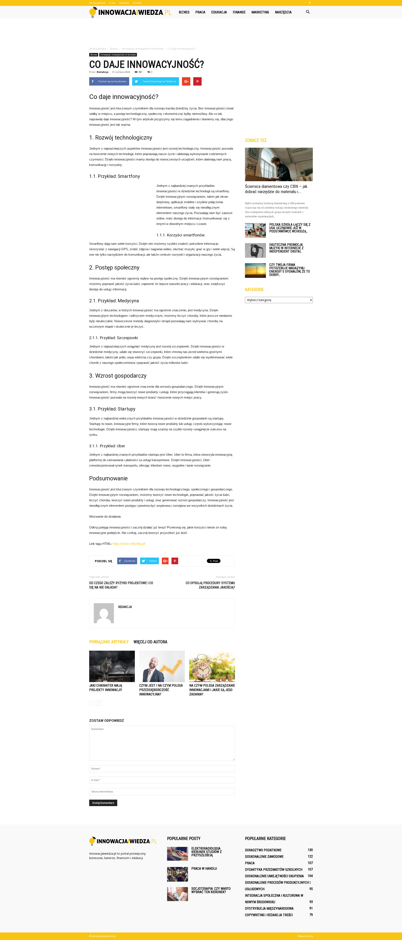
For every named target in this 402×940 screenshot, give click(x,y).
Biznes (184, 12)
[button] (308, 12)
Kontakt (137, 2)
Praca (200, 12)
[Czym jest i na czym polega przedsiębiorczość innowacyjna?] (162, 666)
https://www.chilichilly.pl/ (129, 543)
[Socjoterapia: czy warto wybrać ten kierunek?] (177, 894)
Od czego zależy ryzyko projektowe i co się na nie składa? (121, 585)
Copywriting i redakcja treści (269, 915)
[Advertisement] (201, 32)
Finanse (239, 12)
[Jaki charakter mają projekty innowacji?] (112, 666)
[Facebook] (310, 3)
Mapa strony (305, 936)
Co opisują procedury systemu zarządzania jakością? (210, 585)
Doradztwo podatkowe (263, 850)
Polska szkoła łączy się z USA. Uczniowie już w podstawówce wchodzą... (290, 228)
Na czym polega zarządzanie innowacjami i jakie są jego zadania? (212, 690)
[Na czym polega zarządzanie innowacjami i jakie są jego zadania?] (212, 666)
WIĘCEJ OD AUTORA (150, 641)
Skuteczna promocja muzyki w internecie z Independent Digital (286, 248)
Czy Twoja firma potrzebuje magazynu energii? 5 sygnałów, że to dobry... (289, 270)
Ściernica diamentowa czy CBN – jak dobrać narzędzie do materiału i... (276, 189)
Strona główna (97, 2)
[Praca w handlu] (177, 874)
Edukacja (219, 12)
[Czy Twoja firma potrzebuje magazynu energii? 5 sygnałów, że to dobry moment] (255, 270)
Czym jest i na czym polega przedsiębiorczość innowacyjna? (161, 690)
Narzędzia (283, 12)
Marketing (260, 12)
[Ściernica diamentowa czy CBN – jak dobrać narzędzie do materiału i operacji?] (279, 164)
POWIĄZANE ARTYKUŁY (109, 641)
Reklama (124, 2)
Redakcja (102, 71)
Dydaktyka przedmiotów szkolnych (273, 870)
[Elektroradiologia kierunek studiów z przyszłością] (177, 854)
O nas (112, 2)
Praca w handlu (204, 869)
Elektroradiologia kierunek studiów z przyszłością (206, 851)
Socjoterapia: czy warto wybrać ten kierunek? (211, 890)
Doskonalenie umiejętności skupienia (274, 876)
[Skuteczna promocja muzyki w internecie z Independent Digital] (255, 250)
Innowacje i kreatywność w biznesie (118, 54)
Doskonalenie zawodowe (264, 857)
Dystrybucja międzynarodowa (269, 909)
